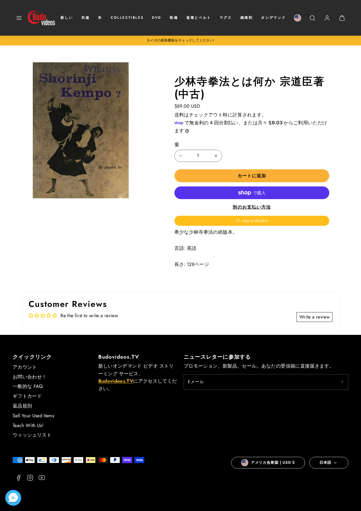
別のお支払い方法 (252, 207)
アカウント (25, 367)
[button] (19, 18)
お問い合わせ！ (30, 376)
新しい (67, 17)
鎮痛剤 (246, 17)
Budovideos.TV (118, 357)
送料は (181, 114)
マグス (226, 17)
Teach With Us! (28, 425)
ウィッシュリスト (32, 435)
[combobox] (312, 21)
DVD (156, 17)
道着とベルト (198, 17)
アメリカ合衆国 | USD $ (273, 462)
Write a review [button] (314, 316)
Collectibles (127, 17)
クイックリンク (32, 357)
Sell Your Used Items (33, 415)
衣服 (85, 17)
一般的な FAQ (28, 386)
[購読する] (342, 382)
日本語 (325, 462)
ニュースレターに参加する (217, 357)
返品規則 (22, 405)
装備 (174, 17)
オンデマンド (273, 17)
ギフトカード (27, 396)
